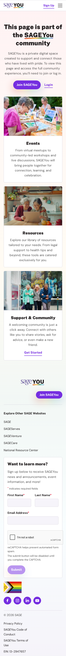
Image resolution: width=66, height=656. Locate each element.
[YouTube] (37, 600)
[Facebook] (7, 600)
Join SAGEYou (27, 85)
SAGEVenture (13, 436)
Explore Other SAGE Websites (25, 413)
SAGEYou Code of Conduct (15, 632)
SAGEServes (12, 429)
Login (48, 85)
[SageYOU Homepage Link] (14, 5)
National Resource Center (21, 450)
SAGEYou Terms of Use (16, 643)
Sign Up (48, 5)
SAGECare (10, 443)
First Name (15, 495)
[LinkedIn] (27, 600)
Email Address (18, 513)
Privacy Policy (13, 623)
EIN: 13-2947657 (15, 651)
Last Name (42, 495)
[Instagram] (17, 600)
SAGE (7, 422)
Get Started (33, 352)
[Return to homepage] (33, 382)
